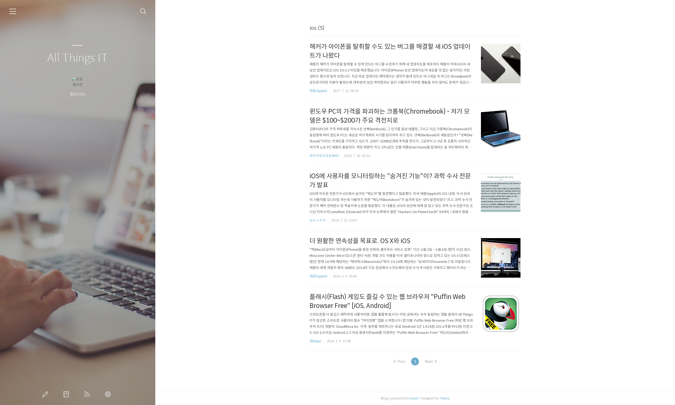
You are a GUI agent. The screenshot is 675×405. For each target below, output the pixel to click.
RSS (88, 394)
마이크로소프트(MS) (324, 155)
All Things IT (77, 58)
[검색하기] (143, 11)
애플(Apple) (318, 91)
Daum (414, 398)
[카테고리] (12, 11)
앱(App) (315, 341)
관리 (109, 394)
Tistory (445, 398)
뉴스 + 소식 (318, 220)
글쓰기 (46, 394)
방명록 (67, 394)
